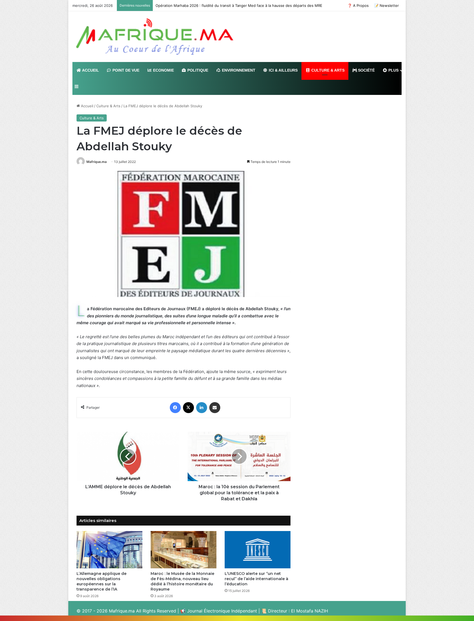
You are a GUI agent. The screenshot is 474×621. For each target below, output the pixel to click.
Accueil (86, 106)
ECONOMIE (163, 70)
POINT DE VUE (125, 70)
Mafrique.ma (96, 162)
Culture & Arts (108, 106)
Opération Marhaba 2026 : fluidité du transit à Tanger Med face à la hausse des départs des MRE (239, 5)
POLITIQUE (197, 70)
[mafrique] (154, 37)
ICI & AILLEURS (283, 70)
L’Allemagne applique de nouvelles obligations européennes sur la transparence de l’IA (101, 581)
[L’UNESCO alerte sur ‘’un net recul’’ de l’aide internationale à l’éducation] (257, 549)
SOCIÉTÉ (366, 70)
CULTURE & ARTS (327, 70)
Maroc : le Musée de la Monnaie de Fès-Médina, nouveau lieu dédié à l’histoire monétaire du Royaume (182, 581)
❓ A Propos (358, 5)
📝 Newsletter (386, 5)
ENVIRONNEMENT (238, 70)
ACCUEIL (90, 70)
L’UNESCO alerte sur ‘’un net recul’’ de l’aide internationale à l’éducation (256, 578)
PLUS (393, 70)
